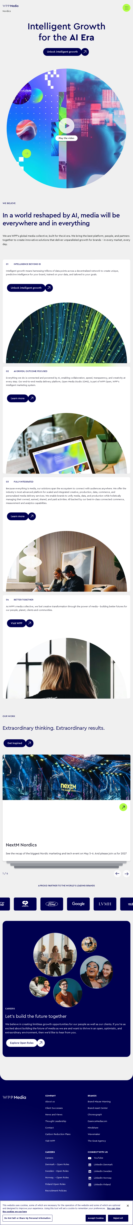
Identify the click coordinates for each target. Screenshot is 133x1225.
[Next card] (126, 874)
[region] (66, 1212)
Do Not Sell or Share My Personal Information (27, 1218)
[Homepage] (19, 1097)
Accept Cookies (96, 1218)
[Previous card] (117, 874)
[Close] (127, 1205)
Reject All (118, 1218)
